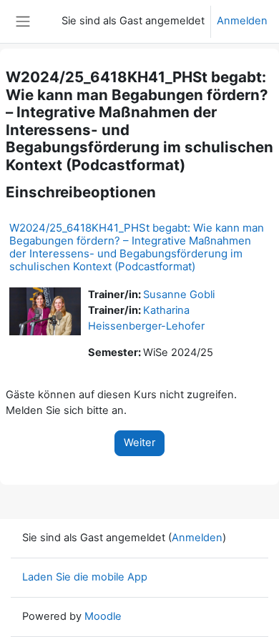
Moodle (103, 616)
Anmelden (242, 20)
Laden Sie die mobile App (84, 577)
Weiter (139, 442)
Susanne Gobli (179, 294)
